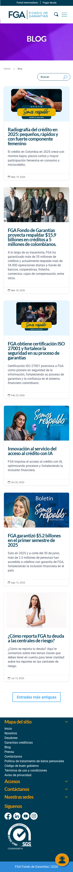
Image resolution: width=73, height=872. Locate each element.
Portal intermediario (27, 2)
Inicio (8, 728)
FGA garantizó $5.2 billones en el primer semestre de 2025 (36, 539)
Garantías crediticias (18, 742)
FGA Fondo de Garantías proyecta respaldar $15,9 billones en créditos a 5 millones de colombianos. (36, 240)
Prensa (9, 752)
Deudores (11, 738)
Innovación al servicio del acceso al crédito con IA (36, 446)
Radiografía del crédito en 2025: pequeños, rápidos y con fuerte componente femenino (36, 133)
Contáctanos (13, 756)
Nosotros (10, 733)
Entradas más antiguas (36, 697)
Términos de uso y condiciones (25, 770)
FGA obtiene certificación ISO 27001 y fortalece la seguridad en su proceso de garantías (36, 350)
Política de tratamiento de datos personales (34, 761)
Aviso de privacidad (17, 775)
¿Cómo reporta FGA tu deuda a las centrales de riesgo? (36, 637)
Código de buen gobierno (21, 766)
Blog (7, 747)
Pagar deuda (49, 2)
